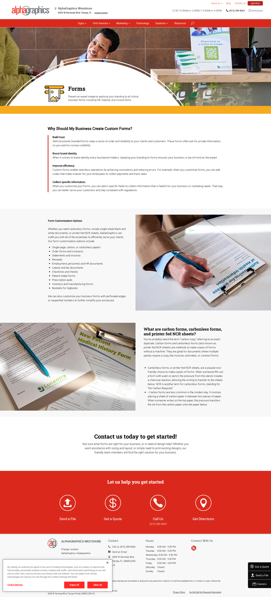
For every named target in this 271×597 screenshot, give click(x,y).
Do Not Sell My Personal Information (205, 592)
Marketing (122, 23)
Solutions (160, 23)
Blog (228, 3)
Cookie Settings (15, 584)
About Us (215, 3)
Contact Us (240, 3)
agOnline (255, 3)
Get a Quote (262, 566)
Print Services (100, 23)
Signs (81, 23)
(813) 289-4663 (237, 10)
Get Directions (203, 519)
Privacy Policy (179, 592)
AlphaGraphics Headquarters (76, 553)
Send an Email (119, 551)
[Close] (107, 562)
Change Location (69, 549)
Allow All (97, 584)
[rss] (194, 548)
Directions (257, 10)
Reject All (74, 584)
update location (101, 12)
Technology (142, 23)
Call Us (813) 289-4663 (123, 546)
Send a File (262, 575)
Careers (262, 584)
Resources (180, 23)
